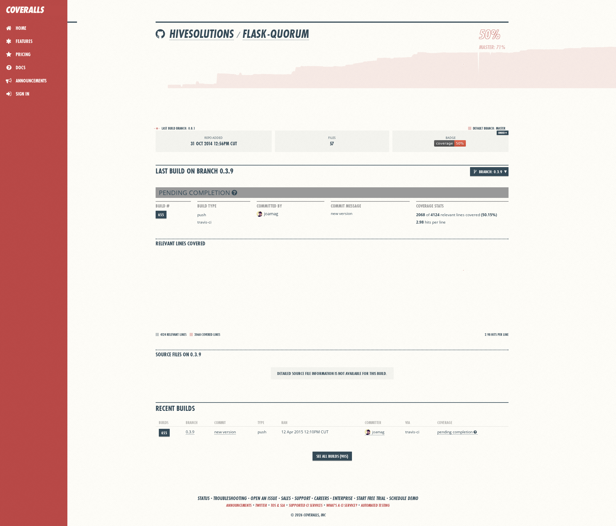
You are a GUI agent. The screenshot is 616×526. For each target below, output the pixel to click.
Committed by (269, 206)
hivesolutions (201, 34)
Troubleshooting (230, 498)
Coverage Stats (430, 206)
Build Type (206, 206)
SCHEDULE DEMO (403, 498)
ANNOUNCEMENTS (239, 505)
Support (302, 498)
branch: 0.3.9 (490, 171)
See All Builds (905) (332, 456)
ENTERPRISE (343, 498)
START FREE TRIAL (370, 498)
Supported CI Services (305, 505)
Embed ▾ (502, 133)
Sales (286, 498)
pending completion (195, 192)
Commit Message (346, 206)
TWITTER (261, 505)
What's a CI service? (341, 505)
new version (341, 213)
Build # (162, 206)
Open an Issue (264, 498)
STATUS (204, 498)
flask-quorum (276, 34)
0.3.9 (190, 431)
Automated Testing (375, 505)
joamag (271, 213)
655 (161, 214)
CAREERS (321, 498)
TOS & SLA (278, 505)
